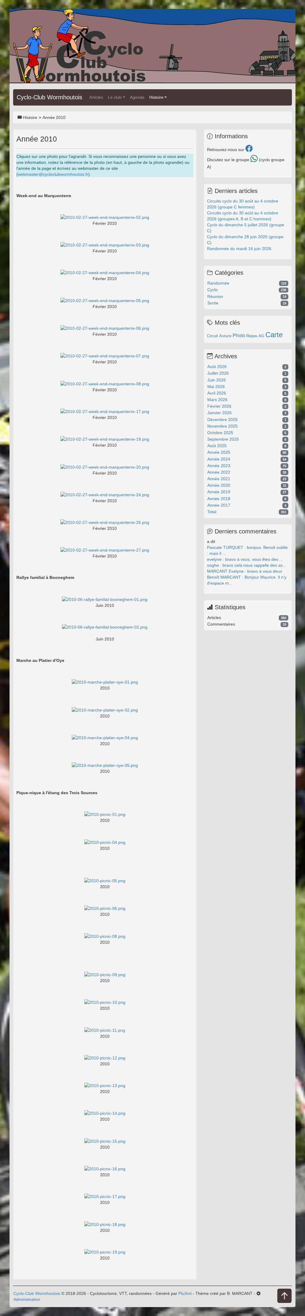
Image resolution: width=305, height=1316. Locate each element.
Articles (96, 97)
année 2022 (218, 472)
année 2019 (218, 491)
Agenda (137, 97)
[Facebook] (249, 149)
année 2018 (218, 498)
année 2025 (218, 452)
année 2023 (218, 465)
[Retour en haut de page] (284, 1296)
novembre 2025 (222, 426)
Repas (251, 336)
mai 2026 (216, 386)
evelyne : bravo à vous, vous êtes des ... (245, 559)
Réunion (215, 296)
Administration (26, 1299)
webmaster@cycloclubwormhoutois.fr (53, 174)
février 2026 (219, 406)
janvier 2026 (219, 412)
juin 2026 (216, 380)
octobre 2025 (220, 432)
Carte (274, 335)
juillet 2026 (218, 373)
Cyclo (212, 289)
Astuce (225, 336)
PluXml (185, 1293)
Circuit (212, 336)
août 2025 (217, 445)
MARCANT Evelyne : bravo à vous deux (244, 571)
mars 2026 (217, 399)
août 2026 (217, 366)
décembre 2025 (222, 419)
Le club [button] (115, 97)
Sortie (212, 303)
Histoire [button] (156, 97)
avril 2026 (216, 393)
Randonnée (218, 283)
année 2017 (218, 505)
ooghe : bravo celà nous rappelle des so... (246, 565)
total (211, 511)
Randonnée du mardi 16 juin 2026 (239, 248)
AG (261, 336)
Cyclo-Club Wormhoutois (49, 97)
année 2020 (218, 485)
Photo (239, 335)
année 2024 (218, 459)
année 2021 (218, 478)
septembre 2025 (223, 439)
